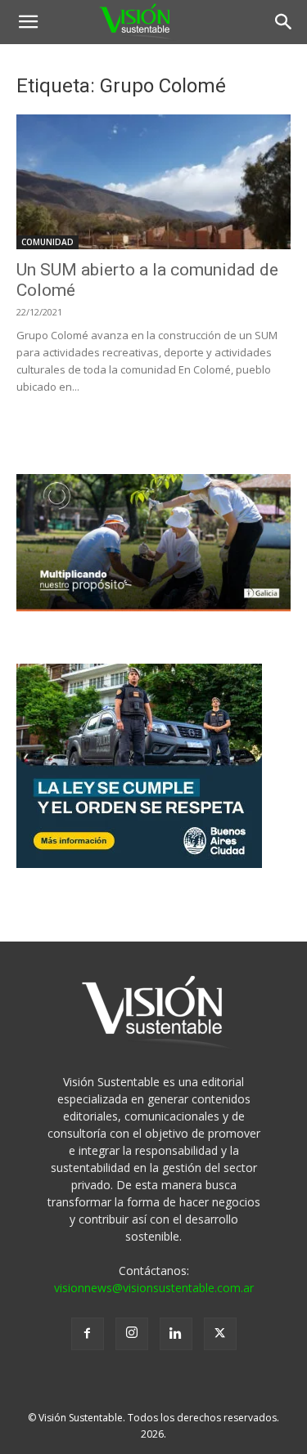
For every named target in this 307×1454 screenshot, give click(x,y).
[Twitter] (220, 1334)
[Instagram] (131, 1334)
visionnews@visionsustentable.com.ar (154, 1287)
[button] (28, 22)
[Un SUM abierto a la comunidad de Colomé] (153, 181)
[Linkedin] (176, 1334)
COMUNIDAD (47, 242)
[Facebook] (87, 1334)
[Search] (284, 22)
